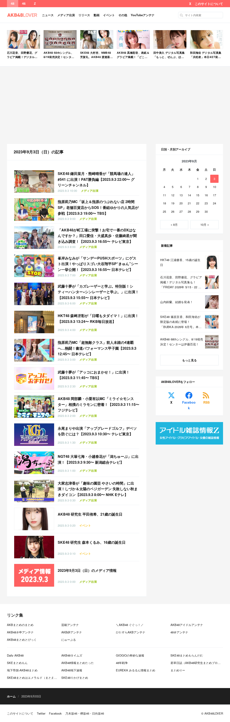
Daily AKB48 (15, 655)
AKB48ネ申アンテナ (20, 632)
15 (197, 195)
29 (197, 211)
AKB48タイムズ (71, 655)
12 (172, 195)
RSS (206, 402)
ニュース (48, 15)
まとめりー (177, 670)
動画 (97, 15)
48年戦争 (122, 663)
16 (206, 195)
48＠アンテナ (179, 632)
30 (206, 211)
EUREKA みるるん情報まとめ (135, 670)
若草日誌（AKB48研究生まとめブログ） (196, 663)
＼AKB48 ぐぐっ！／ (130, 625)
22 (197, 203)
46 (24, 3)
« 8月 (174, 224)
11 (164, 195)
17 (214, 195)
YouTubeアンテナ (143, 15)
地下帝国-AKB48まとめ (22, 670)
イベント (109, 15)
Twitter (41, 713)
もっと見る (189, 360)
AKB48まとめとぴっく (22, 639)
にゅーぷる (68, 639)
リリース (84, 15)
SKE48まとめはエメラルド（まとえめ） (33, 677)
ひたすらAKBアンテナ (130, 632)
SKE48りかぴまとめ (74, 677)
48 (12, 3)
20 (181, 203)
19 (172, 203)
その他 (122, 15)
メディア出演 (66, 15)
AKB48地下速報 (71, 670)
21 (189, 203)
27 (181, 211)
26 (172, 211)
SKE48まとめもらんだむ (186, 655)
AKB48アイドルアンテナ (186, 625)
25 (164, 211)
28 (189, 211)
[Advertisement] (115, 105)
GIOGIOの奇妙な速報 (130, 655)
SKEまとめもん (17, 663)
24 (214, 203)
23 (206, 203)
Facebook (189, 405)
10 (214, 187)
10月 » (204, 224)
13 (181, 195)
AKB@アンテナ (71, 632)
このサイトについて (209, 3)
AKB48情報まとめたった (77, 663)
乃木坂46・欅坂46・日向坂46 (84, 713)
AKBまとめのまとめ (20, 625)
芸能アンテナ (70, 625)
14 (189, 195)
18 (164, 203)
